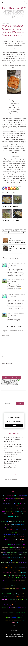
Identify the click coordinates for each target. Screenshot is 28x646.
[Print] (14, 188)
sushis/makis (5, 557)
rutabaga (12, 524)
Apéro (14, 594)
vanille (24, 529)
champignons (10, 495)
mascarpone (4, 562)
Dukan (18, 516)
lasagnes (9, 583)
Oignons (12, 554)
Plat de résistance (15, 231)
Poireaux (23, 231)
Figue (9, 524)
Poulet (6, 524)
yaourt (22, 620)
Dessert (21, 509)
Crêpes (10, 521)
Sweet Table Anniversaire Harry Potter (11, 536)
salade (6, 521)
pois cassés (25, 585)
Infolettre (14, 630)
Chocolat (6, 596)
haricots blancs (12, 506)
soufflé (2, 554)
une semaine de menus (21, 541)
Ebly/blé (11, 607)
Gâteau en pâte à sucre (6, 567)
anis (18, 503)
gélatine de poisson (17, 521)
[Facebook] (3, 188)
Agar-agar (21, 495)
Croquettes (23, 549)
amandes (16, 596)
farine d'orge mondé (22, 615)
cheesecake (5, 612)
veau (22, 565)
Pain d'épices (20, 552)
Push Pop (25, 591)
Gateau (21, 588)
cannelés (12, 565)
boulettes (21, 554)
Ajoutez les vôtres (21, 258)
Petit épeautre (6, 513)
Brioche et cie (4, 577)
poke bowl (3, 495)
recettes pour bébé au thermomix (16, 501)
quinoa (17, 519)
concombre (17, 565)
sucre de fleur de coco (8, 539)
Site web (4, 370)
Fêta (16, 610)
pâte (13, 567)
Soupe (18, 594)
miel (17, 527)
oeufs (25, 495)
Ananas (23, 610)
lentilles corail (14, 532)
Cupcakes (20, 498)
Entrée (5, 501)
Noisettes (21, 557)
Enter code (4, 386)
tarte (11, 529)
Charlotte (22, 607)
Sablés (11, 591)
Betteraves (15, 503)
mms (20, 516)
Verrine (11, 547)
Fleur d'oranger (8, 605)
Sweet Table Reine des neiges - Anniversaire (10, 549)
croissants (20, 527)
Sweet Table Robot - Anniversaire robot (8, 518)
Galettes (22, 591)
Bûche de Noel (15, 577)
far (19, 529)
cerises (24, 547)
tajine (19, 560)
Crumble (10, 557)
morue (24, 511)
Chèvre (10, 562)
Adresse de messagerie (8, 363)
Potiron (10, 617)
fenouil (3, 588)
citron (18, 602)
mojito (25, 554)
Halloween (11, 612)
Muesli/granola (19, 583)
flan (26, 549)
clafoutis (3, 521)
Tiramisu (8, 615)
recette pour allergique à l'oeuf (16, 570)
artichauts (22, 602)
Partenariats (17, 524)
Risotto (3, 511)
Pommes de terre (13, 233)
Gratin (20, 229)
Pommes (10, 580)
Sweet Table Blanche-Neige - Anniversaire (10, 508)
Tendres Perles (16, 554)
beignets (4, 583)
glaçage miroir (18, 544)
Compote (25, 552)
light (9, 231)
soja (14, 580)
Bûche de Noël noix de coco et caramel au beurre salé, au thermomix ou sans (12, 461)
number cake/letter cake (18, 511)
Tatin (2, 552)
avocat (20, 577)
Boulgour (21, 536)
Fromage (16, 539)
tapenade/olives (5, 572)
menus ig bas (6, 570)
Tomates (4, 575)
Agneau (16, 562)
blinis (21, 529)
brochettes (14, 617)
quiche (19, 610)
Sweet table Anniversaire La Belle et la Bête (12, 620)
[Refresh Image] (19, 380)
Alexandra (10, 279)
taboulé (9, 602)
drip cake (10, 513)
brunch (22, 524)
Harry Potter (12, 588)
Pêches (16, 575)
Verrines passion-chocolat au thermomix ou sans (12, 466)
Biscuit (19, 572)
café (12, 602)
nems (21, 513)
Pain (25, 557)
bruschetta (17, 622)
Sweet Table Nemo (18, 567)
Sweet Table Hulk (6, 503)
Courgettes (12, 622)
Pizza (23, 513)
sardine (10, 503)
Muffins (7, 529)
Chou (25, 607)
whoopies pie (13, 544)
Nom (3, 357)
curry (24, 588)
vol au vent (24, 527)
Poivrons (8, 586)
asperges (11, 572)
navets (14, 529)
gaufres (23, 544)
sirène (23, 503)
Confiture (5, 544)
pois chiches (15, 557)
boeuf (20, 519)
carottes (19, 617)
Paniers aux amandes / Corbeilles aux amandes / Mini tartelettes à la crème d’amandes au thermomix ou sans (14, 453)
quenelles (12, 575)
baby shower (10, 599)
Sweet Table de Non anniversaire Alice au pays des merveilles (14, 534)
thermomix (21, 233)
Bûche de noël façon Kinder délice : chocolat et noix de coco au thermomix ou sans (14, 439)
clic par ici (18, 45)
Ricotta (9, 544)
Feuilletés (24, 577)
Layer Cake (18, 580)
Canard (22, 605)
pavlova (4, 552)
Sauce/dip (6, 554)
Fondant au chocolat (6, 541)
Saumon (13, 583)
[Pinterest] (9, 188)
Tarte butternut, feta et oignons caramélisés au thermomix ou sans (13, 446)
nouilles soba (14, 541)
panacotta (20, 562)
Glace (24, 498)
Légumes (4, 231)
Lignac (9, 577)
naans (3, 498)
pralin (14, 607)
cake (9, 575)
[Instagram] (6, 188)
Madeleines (23, 572)
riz (7, 617)
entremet (21, 596)
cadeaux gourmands (11, 552)
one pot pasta (8, 565)
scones (16, 498)
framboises (21, 586)
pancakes (7, 588)
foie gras (16, 585)
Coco (21, 503)
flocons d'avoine (5, 607)
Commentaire (6, 335)
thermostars (24, 567)
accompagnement (13, 560)
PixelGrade (20, 636)
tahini (25, 508)
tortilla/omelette (16, 513)
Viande (13, 527)
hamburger (21, 539)
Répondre (13, 265)
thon (19, 575)
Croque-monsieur (21, 599)
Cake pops (5, 610)
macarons (24, 519)
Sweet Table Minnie (5, 591)
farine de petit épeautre (6, 527)
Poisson (6, 233)
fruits (21, 594)
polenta (23, 583)
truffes (13, 562)
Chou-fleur (23, 560)
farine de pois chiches (5, 547)
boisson (5, 602)
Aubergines (5, 580)
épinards (10, 610)
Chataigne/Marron (20, 612)
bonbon (25, 593)
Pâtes (16, 529)
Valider (14, 425)
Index (20, 547)
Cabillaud (15, 229)
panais (6, 498)
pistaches (15, 599)
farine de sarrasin (16, 591)
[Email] (17, 188)
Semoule (23, 580)
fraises (3, 529)
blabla (14, 602)
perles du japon (3, 585)
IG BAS (24, 229)
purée (18, 607)
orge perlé (12, 615)
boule (14, 612)
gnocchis (25, 562)
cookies (17, 588)
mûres (14, 610)
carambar (11, 596)
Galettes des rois (11, 498)
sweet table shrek (9, 511)
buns (26, 599)
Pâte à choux (4, 560)
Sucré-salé (4, 599)
